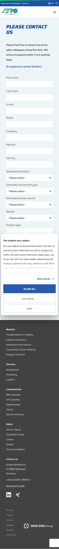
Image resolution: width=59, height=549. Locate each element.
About (9, 424)
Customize (28, 298)
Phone (10, 118)
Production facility (15, 434)
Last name (12, 91)
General (10, 520)
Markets (10, 329)
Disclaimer (11, 535)
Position (11, 145)
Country (10, 158)
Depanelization (13, 404)
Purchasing (11, 374)
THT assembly (13, 399)
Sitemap (10, 525)
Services (10, 364)
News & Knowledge (10, 3)
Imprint (9, 515)
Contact (25, 3)
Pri (7, 510)
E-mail (10, 104)
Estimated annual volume (20, 198)
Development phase (17, 171)
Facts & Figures (13, 429)
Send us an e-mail (15, 486)
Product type (13, 225)
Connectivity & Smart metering (20, 349)
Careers (9, 439)
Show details (43, 278)
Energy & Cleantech (15, 354)
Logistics (10, 379)
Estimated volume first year (22, 185)
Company (11, 131)
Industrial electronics (16, 339)
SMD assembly (13, 394)
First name (12, 78)
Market (10, 212)
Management (12, 369)
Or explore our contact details (23, 67)
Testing (9, 409)
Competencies (13, 389)
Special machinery (15, 414)
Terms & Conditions (15, 449)
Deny (29, 308)
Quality (9, 444)
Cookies (10, 530)
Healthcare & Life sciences (18, 344)
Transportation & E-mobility (19, 334)
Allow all (29, 289)
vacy (11, 510)
